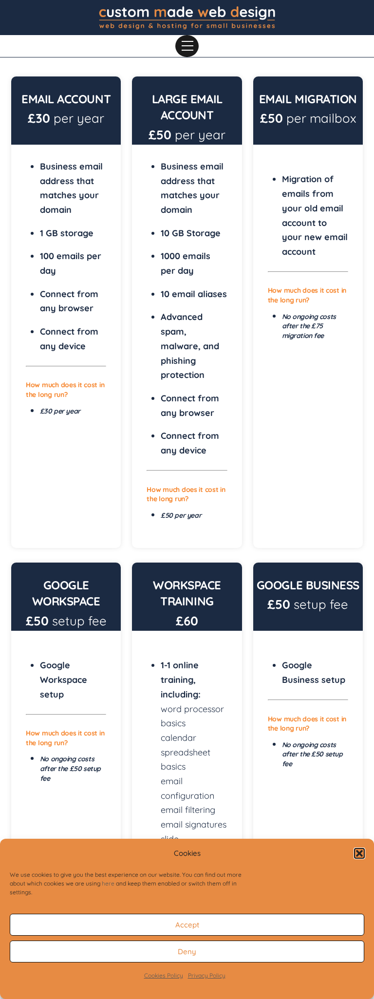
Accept (187, 924)
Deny (187, 951)
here (108, 883)
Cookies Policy (163, 975)
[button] (359, 853)
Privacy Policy (206, 975)
